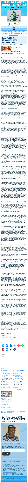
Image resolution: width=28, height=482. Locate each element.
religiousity (3, 412)
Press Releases (10, 411)
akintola (21, 44)
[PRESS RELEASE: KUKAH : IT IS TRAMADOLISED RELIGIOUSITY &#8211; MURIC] (7, 379)
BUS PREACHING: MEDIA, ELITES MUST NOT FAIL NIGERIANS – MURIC (14, 469)
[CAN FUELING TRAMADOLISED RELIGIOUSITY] (6, 51)
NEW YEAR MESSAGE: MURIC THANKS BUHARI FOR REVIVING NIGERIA (14, 34)
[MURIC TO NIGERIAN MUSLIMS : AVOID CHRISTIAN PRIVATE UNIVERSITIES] (6, 394)
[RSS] (3, 479)
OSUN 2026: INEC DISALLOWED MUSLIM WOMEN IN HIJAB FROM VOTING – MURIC (13, 474)
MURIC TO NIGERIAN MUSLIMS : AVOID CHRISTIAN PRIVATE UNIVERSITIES (6, 401)
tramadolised (9, 412)
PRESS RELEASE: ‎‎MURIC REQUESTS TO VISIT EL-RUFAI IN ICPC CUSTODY (14, 471)
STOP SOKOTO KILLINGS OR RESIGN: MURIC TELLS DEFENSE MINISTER (14, 466)
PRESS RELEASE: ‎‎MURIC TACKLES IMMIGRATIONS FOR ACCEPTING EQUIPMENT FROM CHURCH (14, 463)
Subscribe (6, 453)
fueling (23, 411)
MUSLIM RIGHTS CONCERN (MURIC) (14, 3)
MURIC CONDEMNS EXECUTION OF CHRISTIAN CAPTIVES (14, 32)
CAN (21, 411)
